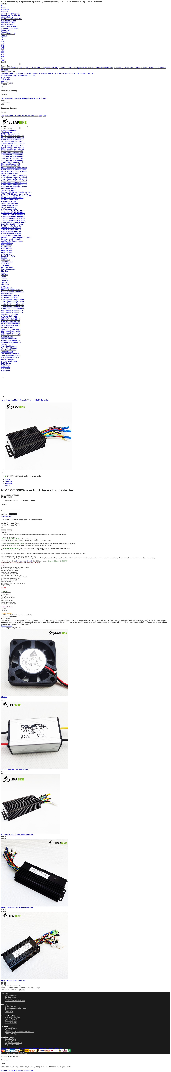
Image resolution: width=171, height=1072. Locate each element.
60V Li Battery (6, 247)
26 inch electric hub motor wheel (14, 171)
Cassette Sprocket (8, 269)
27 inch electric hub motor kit (12, 140)
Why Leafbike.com (12, 1045)
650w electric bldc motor (11, 331)
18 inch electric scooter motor (12, 299)
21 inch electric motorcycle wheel (14, 186)
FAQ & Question (11, 995)
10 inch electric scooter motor (12, 309)
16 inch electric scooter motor (12, 301)
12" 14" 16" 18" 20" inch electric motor (15, 194)
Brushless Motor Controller (11, 19)
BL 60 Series (5, 367)
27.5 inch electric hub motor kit (13, 143)
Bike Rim (4, 275)
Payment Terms (11, 1028)
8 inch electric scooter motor (12, 310)
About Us (4, 32)
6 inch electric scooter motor (12, 312)
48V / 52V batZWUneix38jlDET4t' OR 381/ (42, 68)
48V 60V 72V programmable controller (16, 237)
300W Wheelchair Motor (10, 320)
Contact (4, 36)
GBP (2, 43)
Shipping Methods (12, 1041)
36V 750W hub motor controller (13, 980)
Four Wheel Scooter (8, 350)
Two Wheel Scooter (8, 346)
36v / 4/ (90, 73)
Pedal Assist (5, 263)
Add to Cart (4, 514)
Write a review (6, 626)
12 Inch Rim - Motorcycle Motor (13, 220)
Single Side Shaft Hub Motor (12, 224)
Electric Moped (7, 352)
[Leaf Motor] (69, 1051)
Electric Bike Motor (8, 190)
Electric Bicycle (7, 24)
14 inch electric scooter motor (12, 303)
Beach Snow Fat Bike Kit (10, 15)
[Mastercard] (3, 1051)
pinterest (8, 481)
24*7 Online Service (12, 1017)
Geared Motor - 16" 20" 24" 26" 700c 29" (16, 196)
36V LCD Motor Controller (11, 230)
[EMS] (42, 1051)
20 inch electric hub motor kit (12, 149)
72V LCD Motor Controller (11, 235)
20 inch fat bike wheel (9, 203)
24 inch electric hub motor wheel (13, 170)
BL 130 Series (6, 363)
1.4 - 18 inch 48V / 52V (9, 73)
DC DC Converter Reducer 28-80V (14, 770)
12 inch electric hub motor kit (12, 156)
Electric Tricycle (7, 293)
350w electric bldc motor (10, 335)
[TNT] (32, 1051)
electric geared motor (9, 314)
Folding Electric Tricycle (10, 295)
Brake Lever (5, 260)
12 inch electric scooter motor (12, 307)
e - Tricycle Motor (8, 327)
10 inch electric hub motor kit (12, 162)
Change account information (16, 1008)
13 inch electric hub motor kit (12, 160)
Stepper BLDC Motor (9, 361)
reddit (7, 485)
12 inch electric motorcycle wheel (14, 177)
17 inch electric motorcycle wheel (14, 181)
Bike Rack (4, 282)
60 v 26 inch (5, 68)
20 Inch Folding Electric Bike (12, 290)
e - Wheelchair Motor (9, 316)
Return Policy (6, 30)
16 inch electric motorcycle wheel (14, 179)
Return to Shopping (25, 1070)
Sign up (4, 83)
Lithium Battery (7, 17)
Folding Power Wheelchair (11, 342)
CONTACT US (6, 516)
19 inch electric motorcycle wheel (14, 185)
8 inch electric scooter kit (10, 164)
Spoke (3, 277)
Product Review (11, 1023)
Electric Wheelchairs (9, 339)
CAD (2, 45)
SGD (2, 58)
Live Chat (4, 81)
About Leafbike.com (13, 999)
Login (11, 83)
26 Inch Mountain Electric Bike (12, 292)
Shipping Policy (11, 1039)
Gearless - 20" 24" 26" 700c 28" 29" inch (16, 192)
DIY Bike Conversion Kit (10, 13)
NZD (2, 60)
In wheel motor (7, 337)
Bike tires (4, 271)
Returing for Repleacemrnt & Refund (19, 1032)
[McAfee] (53, 1051)
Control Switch (6, 262)
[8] (65, 1051)
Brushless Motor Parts (9, 200)
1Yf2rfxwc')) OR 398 (18, 68)
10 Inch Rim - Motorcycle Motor (13, 222)
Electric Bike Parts (8, 23)
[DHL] (27, 1051)
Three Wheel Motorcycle (10, 355)
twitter (7, 479)
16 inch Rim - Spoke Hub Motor (13, 217)
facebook (8, 483)
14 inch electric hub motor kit (12, 155)
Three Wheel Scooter (9, 348)
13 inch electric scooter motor (12, 305)
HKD (2, 51)
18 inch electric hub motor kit (12, 151)
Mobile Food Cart (7, 359)
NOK (2, 54)
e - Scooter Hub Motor (9, 28)
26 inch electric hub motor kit (12, 145)
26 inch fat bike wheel (9, 207)
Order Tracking (10, 1006)
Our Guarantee (10, 997)
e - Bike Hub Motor (8, 21)
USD (2, 38)
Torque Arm (5, 280)
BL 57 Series (5, 369)
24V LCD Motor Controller (11, 232)
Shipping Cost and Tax (13, 1043)
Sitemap (36, 1048)
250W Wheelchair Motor (10, 322)
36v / (30, 73)
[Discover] (17, 1051)
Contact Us (9, 1012)
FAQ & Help (5, 79)
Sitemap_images (46, 1048)
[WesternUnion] (22, 1051)
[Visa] (8, 1051)
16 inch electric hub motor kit (12, 153)
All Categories (6, 132)
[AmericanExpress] (12, 1051)
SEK (2, 56)
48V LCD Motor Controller (11, 228)
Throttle (4, 258)
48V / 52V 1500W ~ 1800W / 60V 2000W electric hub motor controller (60, 73)
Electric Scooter (7, 344)
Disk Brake (5, 265)
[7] (59, 1051)
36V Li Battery (6, 252)
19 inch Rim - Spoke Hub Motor (13, 211)
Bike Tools (5, 284)
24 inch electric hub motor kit (12, 147)
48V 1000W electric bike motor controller (17, 907)
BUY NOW (13, 514)
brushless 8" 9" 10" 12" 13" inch (12, 198)
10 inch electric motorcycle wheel (14, 175)
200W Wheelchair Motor (10, 324)
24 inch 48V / (23, 73)
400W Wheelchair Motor (10, 318)
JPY (2, 53)
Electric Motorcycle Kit (10, 173)
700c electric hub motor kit (11, 141)
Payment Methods (8, 34)
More (3, 286)
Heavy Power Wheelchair (10, 340)
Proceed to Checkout (9, 1070)
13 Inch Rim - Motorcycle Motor (13, 218)
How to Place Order (12, 1019)
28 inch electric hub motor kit (12, 138)
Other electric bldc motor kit (12, 158)
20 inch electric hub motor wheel (14, 168)
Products (4, 11)
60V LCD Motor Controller (11, 233)
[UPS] (37, 1051)
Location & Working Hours (15, 1001)
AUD (2, 47)
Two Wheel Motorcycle (10, 354)
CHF (2, 49)
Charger (4, 278)
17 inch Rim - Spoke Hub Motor (13, 215)
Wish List (8, 1010)
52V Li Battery (6, 248)
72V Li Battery (6, 245)
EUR (2, 41)
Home (3, 7)
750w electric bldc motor (10, 329)
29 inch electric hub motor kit (12, 136)
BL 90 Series (5, 365)
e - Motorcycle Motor (9, 26)
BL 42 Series (5, 370)
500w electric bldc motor (11, 333)
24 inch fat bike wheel (9, 205)
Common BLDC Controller (11, 239)
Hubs (3, 273)
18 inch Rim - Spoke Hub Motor (13, 213)
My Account (5, 77)
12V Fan (4, 697)
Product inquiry (11, 1021)
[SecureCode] (47, 1051)
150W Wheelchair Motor (10, 325)
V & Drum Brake (7, 267)
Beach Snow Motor (8, 201)
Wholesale (5, 9)
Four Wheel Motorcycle (10, 357)
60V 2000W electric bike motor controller (17, 835)
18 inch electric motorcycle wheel (14, 183)
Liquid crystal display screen (12, 241)
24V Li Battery (6, 254)
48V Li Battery (6, 250)
